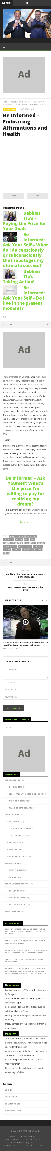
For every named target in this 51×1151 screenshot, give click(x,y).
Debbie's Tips (15, 787)
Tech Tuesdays (12, 911)
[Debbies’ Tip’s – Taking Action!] (11, 274)
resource (38, 546)
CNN (14, 1033)
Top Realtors (20, 836)
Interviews (15, 822)
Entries (11, 1097)
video (6, 553)
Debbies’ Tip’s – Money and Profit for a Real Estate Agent (26, 942)
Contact (44, 1146)
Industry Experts (18, 898)
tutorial (37, 550)
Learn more (25, 522)
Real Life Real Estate (20, 808)
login (7, 3)
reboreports (25, 546)
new (33, 539)
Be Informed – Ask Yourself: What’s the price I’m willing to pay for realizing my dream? (25, 491)
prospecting (10, 543)
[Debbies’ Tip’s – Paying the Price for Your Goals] (11, 215)
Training (14, 877)
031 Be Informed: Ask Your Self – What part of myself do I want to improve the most (25, 643)
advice (13, 536)
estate (19, 539)
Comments (12, 1104)
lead (26, 539)
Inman (15, 985)
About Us (29, 1146)
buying (21, 536)
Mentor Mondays (18, 801)
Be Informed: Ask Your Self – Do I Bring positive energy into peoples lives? (26, 951)
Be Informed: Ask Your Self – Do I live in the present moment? (24, 298)
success (16, 550)
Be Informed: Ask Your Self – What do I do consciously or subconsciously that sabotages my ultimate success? (25, 250)
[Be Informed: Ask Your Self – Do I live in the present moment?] (11, 290)
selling (7, 550)
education (9, 539)
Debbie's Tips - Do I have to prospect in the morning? (25, 574)
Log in (8, 1090)
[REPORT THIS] (10, 324)
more (47, 324)
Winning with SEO (18, 856)
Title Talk (14, 849)
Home (5, 102)
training (27, 550)
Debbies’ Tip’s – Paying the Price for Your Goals (24, 221)
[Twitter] (27, 3)
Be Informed (39, 102)
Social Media (16, 842)
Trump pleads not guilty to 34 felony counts (25, 1038)
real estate (30, 543)
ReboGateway (10, 546)
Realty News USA (18, 905)
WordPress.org (13, 1111)
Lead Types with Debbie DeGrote (26, 794)
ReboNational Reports (20, 102)
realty (41, 543)
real (20, 543)
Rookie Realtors (22, 828)
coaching (31, 536)
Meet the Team (16, 870)
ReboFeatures (12, 815)
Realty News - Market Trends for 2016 (25, 587)
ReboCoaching (12, 780)
